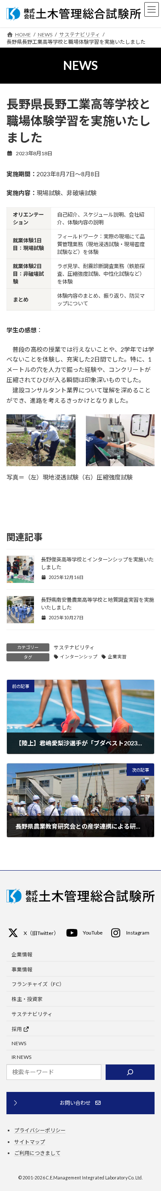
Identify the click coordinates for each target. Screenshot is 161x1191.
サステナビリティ (74, 647)
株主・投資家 (27, 999)
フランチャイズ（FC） (38, 984)
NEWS (19, 1043)
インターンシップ (78, 656)
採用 (17, 1029)
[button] (32, 935)
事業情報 (22, 969)
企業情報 (22, 954)
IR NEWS (21, 1057)
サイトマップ (29, 1142)
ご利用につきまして (37, 1153)
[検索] (130, 1072)
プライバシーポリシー (40, 1130)
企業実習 (117, 656)
